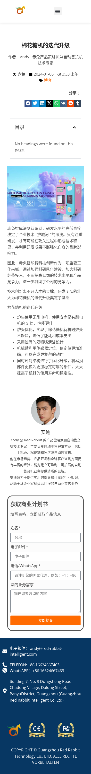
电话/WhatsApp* (25, 566)
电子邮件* (19, 547)
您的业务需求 (22, 585)
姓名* (15, 528)
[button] (58, 11)
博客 (48, 80)
